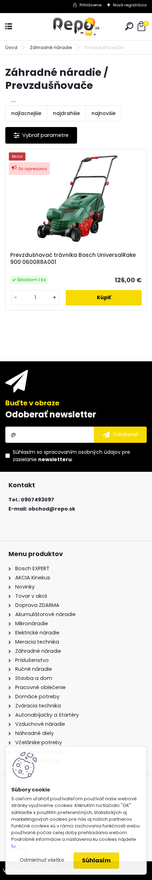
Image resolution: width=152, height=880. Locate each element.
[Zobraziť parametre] (41, 135)
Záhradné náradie (51, 47)
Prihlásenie (90, 5)
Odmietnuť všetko (42, 860)
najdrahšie (66, 113)
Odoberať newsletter (50, 414)
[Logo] (76, 27)
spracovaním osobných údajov (82, 452)
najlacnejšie (26, 113)
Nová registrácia (130, 5)
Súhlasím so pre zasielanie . (71, 455)
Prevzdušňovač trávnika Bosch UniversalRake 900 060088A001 (73, 259)
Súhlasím (96, 860)
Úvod (11, 47)
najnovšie (104, 113)
